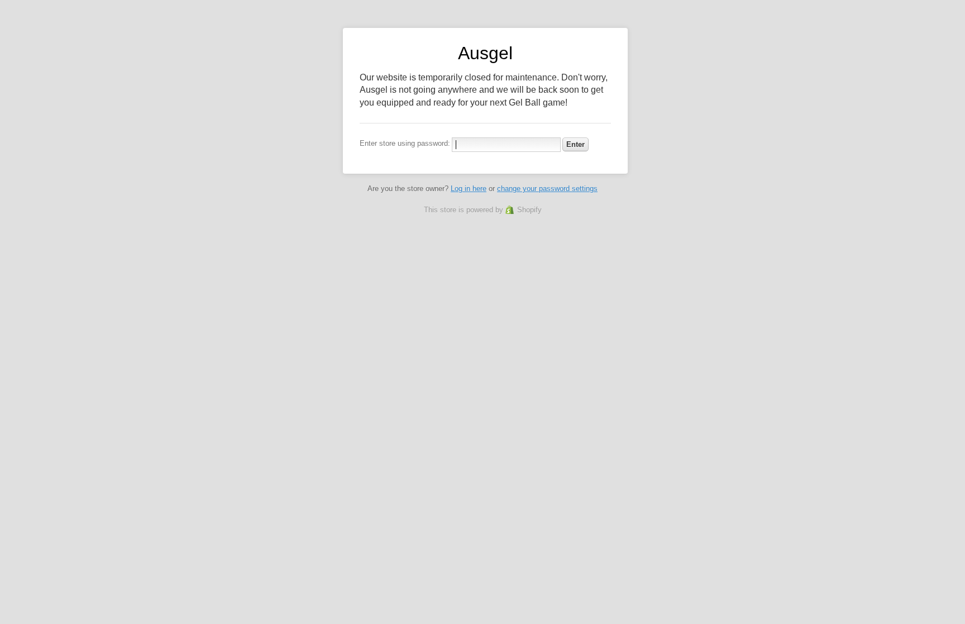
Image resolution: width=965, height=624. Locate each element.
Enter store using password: (405, 143)
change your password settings (547, 188)
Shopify (529, 210)
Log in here (468, 188)
